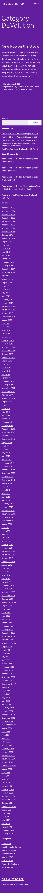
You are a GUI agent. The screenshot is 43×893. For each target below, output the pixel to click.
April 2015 (6, 374)
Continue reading (22, 76)
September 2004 (9, 806)
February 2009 (8, 626)
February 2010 (8, 585)
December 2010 (8, 551)
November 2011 (8, 514)
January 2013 (7, 466)
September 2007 (9, 684)
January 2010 (7, 589)
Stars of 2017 (7, 857)
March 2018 (7, 259)
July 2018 (6, 245)
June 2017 (6, 289)
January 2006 (7, 752)
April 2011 (6, 538)
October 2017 (7, 276)
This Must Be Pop (13, 3)
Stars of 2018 (7, 860)
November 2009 (8, 596)
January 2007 (7, 711)
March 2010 (7, 582)
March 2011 (6, 541)
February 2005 (8, 789)
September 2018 (8, 238)
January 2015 (7, 385)
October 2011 (7, 517)
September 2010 (8, 561)
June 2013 (6, 449)
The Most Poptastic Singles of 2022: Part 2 (20, 149)
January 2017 (7, 303)
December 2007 (8, 674)
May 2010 (6, 575)
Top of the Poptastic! (10, 864)
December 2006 (8, 715)
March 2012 (7, 500)
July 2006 (6, 732)
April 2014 (6, 415)
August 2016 (7, 320)
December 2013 (8, 429)
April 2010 (6, 578)
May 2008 (6, 657)
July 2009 (6, 609)
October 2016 (7, 313)
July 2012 (6, 487)
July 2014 (6, 405)
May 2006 (6, 738)
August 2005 (7, 769)
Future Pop (6, 843)
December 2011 (8, 510)
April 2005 (6, 783)
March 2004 (7, 827)
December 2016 (8, 306)
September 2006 (9, 725)
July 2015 (6, 364)
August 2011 (7, 524)
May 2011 (5, 534)
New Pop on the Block (20, 46)
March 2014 (7, 419)
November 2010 (8, 555)
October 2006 (7, 721)
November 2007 (8, 677)
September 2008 (9, 643)
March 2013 (7, 459)
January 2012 (7, 507)
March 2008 (7, 664)
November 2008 (8, 636)
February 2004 (8, 830)
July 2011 (5, 527)
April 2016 (6, 334)
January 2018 (7, 266)
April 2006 (6, 742)
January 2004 (7, 834)
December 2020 (8, 225)
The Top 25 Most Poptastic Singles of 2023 (20, 140)
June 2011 (6, 531)
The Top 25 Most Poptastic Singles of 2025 (20, 134)
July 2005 (6, 772)
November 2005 (8, 759)
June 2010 (6, 572)
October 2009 (7, 599)
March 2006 (7, 745)
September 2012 (8, 480)
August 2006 (7, 728)
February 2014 (8, 422)
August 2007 (7, 687)
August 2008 (7, 647)
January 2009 (7, 630)
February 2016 (8, 340)
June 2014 (6, 408)
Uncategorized (8, 867)
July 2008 (6, 650)
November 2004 (8, 800)
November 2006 (8, 718)
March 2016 (7, 337)
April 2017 (6, 296)
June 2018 (6, 249)
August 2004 (7, 810)
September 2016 (8, 317)
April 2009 (6, 619)
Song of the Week (9, 850)
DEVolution (28, 87)
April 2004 (6, 823)
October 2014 (7, 395)
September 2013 (8, 439)
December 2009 (8, 592)
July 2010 (6, 568)
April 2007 (6, 701)
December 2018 (8, 232)
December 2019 (8, 228)
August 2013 (7, 442)
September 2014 (9, 398)
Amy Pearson (19, 87)
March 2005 (7, 786)
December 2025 (8, 208)
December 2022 (8, 218)
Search (5, 118)
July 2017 (5, 286)
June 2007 (6, 694)
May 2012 (6, 493)
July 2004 (6, 813)
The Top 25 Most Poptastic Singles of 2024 (20, 137)
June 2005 (6, 776)
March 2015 (7, 378)
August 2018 (7, 242)
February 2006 (8, 749)
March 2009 (7, 623)
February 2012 (8, 504)
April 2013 (6, 456)
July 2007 (6, 691)
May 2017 (6, 293)
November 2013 (8, 432)
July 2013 (6, 446)
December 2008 (8, 633)
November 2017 (8, 272)
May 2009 (6, 616)
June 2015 (6, 368)
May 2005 (6, 779)
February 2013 (8, 463)
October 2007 (7, 681)
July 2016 (6, 323)
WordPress (23, 884)
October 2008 (7, 640)
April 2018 (6, 255)
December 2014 (8, 388)
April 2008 (6, 660)
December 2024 (8, 211)
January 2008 (7, 670)
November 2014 (8, 391)
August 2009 (7, 606)
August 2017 (7, 283)
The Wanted (30, 89)
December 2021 (8, 221)
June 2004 (6, 817)
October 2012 (7, 476)
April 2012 (6, 497)
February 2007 (8, 708)
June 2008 (6, 653)
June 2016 (6, 327)
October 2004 (8, 803)
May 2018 (6, 252)
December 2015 (8, 347)
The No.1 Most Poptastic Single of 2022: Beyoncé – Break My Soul (19, 144)
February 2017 (8, 300)
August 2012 (7, 483)
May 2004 (6, 820)
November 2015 (8, 351)
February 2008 (8, 667)
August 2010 (7, 565)
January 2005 (7, 793)
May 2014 (6, 412)
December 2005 (8, 755)
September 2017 (8, 279)
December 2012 (8, 470)
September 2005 (9, 766)
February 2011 (7, 544)
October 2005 (7, 762)
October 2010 (7, 558)
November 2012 (8, 473)
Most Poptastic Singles (11, 847)
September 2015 (8, 357)
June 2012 (6, 490)
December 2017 (8, 269)
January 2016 (7, 344)
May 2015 (6, 371)
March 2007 (7, 704)
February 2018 (8, 262)
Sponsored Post (8, 854)
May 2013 (6, 453)
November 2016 (8, 310)
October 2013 (7, 436)
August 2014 (7, 402)
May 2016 (6, 330)
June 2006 (6, 735)
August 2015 (7, 361)
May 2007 (6, 698)
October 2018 (7, 235)
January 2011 (7, 548)
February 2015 (8, 381)
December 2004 (8, 796)
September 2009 (9, 602)
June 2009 (6, 613)
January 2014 (7, 425)
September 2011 (8, 521)
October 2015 (7, 354)
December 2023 (8, 215)
